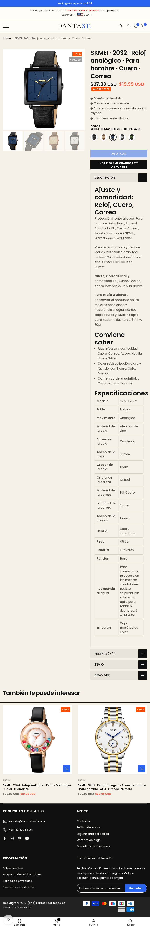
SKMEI (6, 780)
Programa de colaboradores (22, 874)
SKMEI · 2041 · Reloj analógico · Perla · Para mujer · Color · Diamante (37, 787)
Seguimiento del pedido (93, 834)
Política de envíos (89, 827)
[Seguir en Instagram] (12, 838)
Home (7, 38)
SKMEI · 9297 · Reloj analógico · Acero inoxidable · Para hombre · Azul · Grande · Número (112, 787)
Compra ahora (110, 10)
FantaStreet (75, 26)
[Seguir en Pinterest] (19, 838)
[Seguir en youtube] (27, 838)
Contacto (83, 821)
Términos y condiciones (19, 887)
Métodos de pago (89, 840)
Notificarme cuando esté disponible (118, 165)
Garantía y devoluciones (93, 846)
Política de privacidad (17, 881)
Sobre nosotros (13, 868)
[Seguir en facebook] (4, 838)
